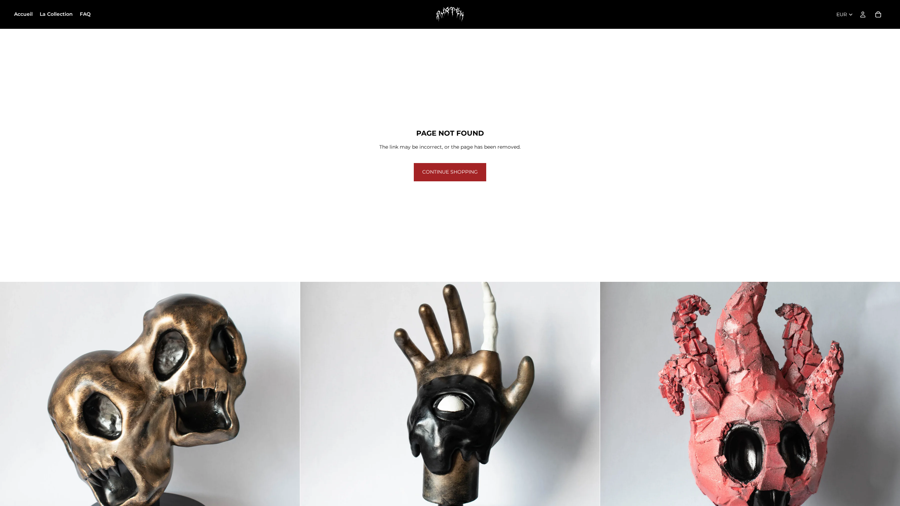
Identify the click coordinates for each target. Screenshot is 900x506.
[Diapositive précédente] (10, 432)
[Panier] (878, 14)
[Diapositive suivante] (289, 432)
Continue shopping (450, 172)
